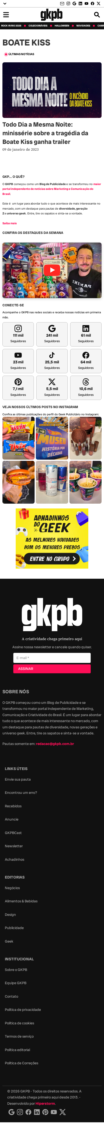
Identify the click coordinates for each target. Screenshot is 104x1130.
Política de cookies (19, 1023)
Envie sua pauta (18, 779)
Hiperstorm (45, 1103)
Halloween (62, 26)
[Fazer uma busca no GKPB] (97, 14)
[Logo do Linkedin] (37, 1112)
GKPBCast (13, 832)
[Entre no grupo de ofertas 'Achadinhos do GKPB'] (52, 538)
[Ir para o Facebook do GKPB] (92, 3)
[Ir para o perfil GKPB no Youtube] (86, 3)
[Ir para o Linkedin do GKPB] (80, 3)
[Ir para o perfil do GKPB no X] (99, 3)
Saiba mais (9, 223)
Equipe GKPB (15, 983)
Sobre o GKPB (16, 969)
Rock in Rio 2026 (11, 26)
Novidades (83, 26)
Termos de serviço (19, 1036)
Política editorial (17, 1049)
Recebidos (13, 806)
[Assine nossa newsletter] (62, 3)
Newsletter (14, 846)
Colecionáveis (38, 26)
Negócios (12, 888)
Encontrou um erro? (21, 792)
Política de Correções (21, 1063)
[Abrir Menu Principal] (6, 14)
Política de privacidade (23, 1009)
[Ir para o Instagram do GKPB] (68, 3)
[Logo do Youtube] (54, 1112)
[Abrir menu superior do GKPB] (4, 3)
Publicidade (14, 927)
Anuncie (11, 819)
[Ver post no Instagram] (18, 438)
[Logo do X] (62, 1112)
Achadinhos (14, 859)
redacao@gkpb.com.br (55, 743)
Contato (11, 996)
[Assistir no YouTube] (52, 270)
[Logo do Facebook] (28, 1112)
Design (10, 914)
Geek (9, 941)
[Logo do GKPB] (52, 615)
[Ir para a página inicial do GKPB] (52, 15)
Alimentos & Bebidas (21, 901)
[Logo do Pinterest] (45, 1112)
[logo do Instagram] (11, 1112)
